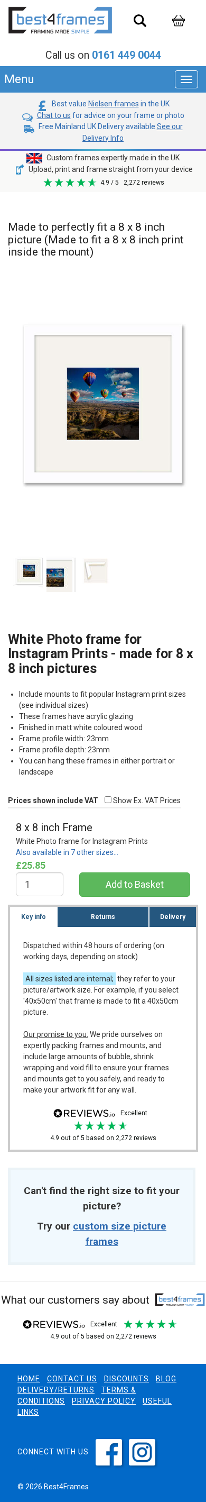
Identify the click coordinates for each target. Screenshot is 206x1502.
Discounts (126, 1378)
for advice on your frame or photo (110, 115)
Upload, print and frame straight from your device (110, 169)
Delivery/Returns (56, 1390)
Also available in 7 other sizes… (67, 852)
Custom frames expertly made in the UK (112, 157)
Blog (166, 1378)
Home (28, 1378)
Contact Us (72, 1378)
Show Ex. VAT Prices (146, 800)
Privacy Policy (104, 1401)
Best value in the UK (110, 103)
